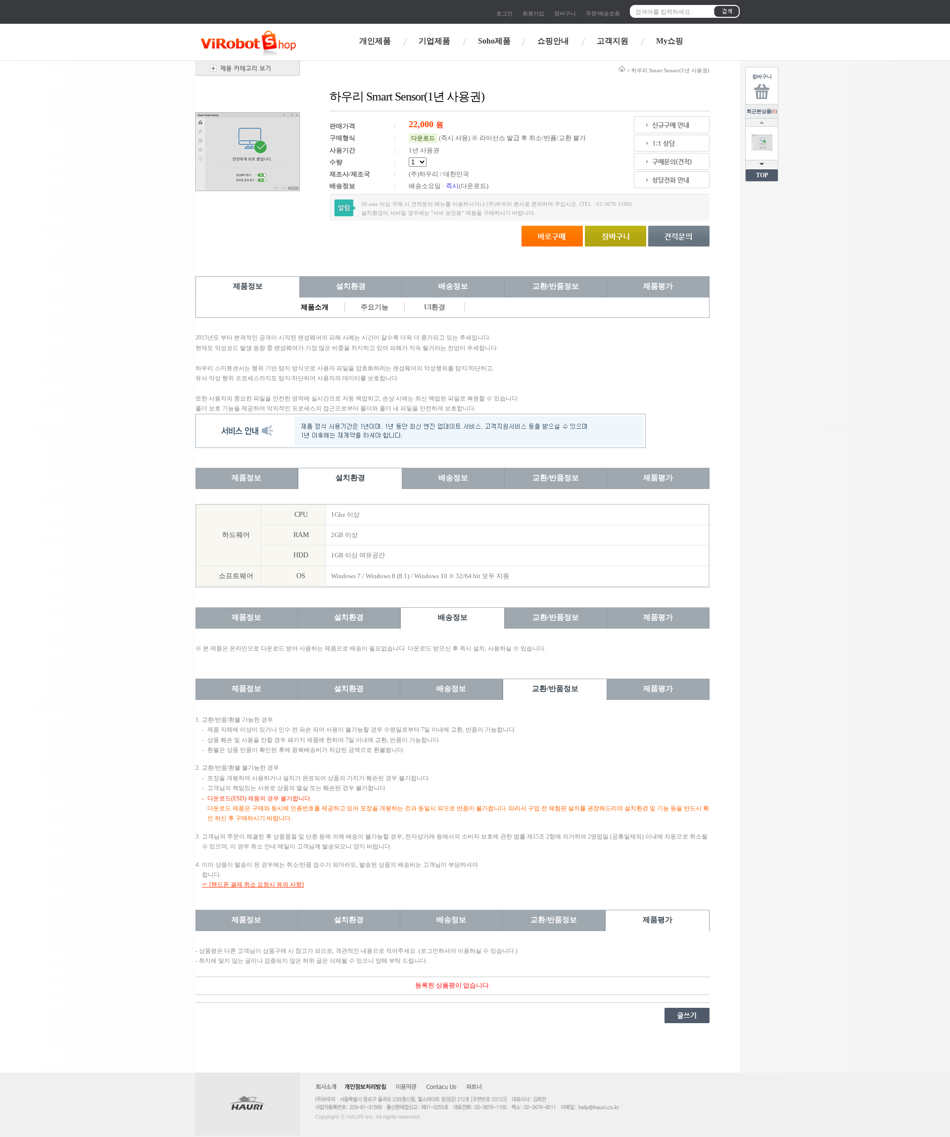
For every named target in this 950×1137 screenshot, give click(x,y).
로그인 (504, 13)
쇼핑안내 (553, 41)
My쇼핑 (669, 41)
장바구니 (565, 13)
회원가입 (533, 13)
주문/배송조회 (603, 13)
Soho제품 (494, 41)
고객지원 (612, 41)
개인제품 (375, 41)
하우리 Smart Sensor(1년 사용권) (670, 70)
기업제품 (434, 41)
